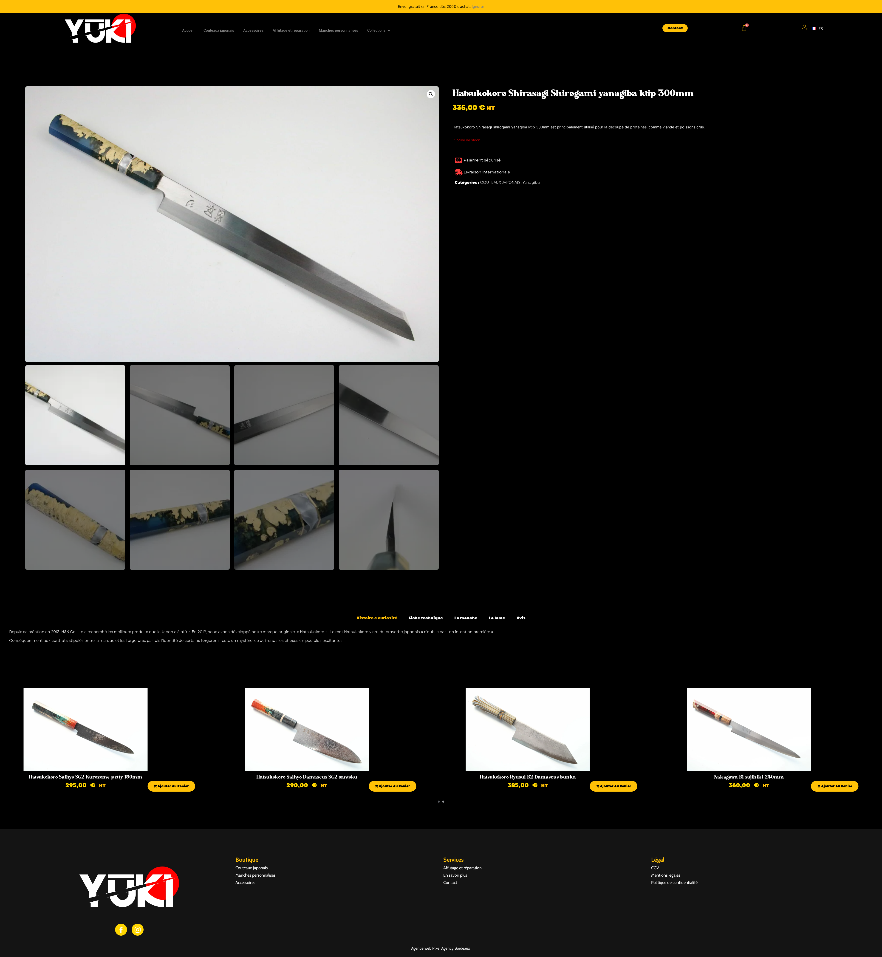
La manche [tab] (465, 618)
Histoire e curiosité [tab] (376, 618)
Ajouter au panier (173, 786)
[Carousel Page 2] (443, 802)
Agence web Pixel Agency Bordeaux (441, 948)
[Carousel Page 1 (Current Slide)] (439, 802)
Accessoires (253, 30)
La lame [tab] (497, 618)
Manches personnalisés (338, 30)
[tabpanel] (441, 638)
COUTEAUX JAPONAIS (500, 182)
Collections (376, 30)
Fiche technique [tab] (426, 618)
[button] (431, 94)
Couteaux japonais (219, 30)
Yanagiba (531, 182)
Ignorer (478, 6)
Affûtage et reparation (291, 30)
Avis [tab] (521, 618)
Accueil (188, 30)
